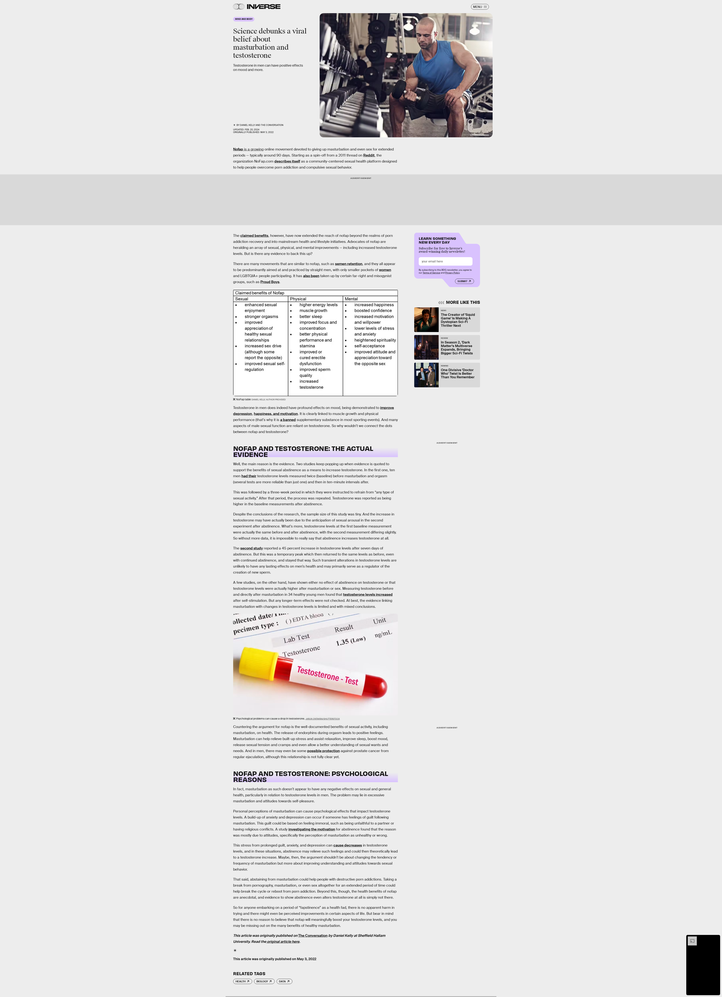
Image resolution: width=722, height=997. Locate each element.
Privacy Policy (452, 272)
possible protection (323, 751)
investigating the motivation (311, 829)
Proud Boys (269, 282)
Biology (262, 981)
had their (248, 476)
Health (241, 981)
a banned (288, 419)
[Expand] (690, 938)
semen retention (348, 263)
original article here (282, 941)
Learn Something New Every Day (437, 240)
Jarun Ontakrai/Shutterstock (323, 718)
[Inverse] (263, 6)
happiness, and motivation (276, 413)
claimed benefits (254, 235)
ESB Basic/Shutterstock (479, 135)
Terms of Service (431, 272)
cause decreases (347, 845)
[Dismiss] (716, 938)
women (385, 269)
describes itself (287, 161)
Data (282, 981)
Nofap (238, 149)
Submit (462, 281)
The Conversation (272, 125)
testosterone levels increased (368, 594)
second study (251, 548)
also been (311, 276)
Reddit (369, 155)
